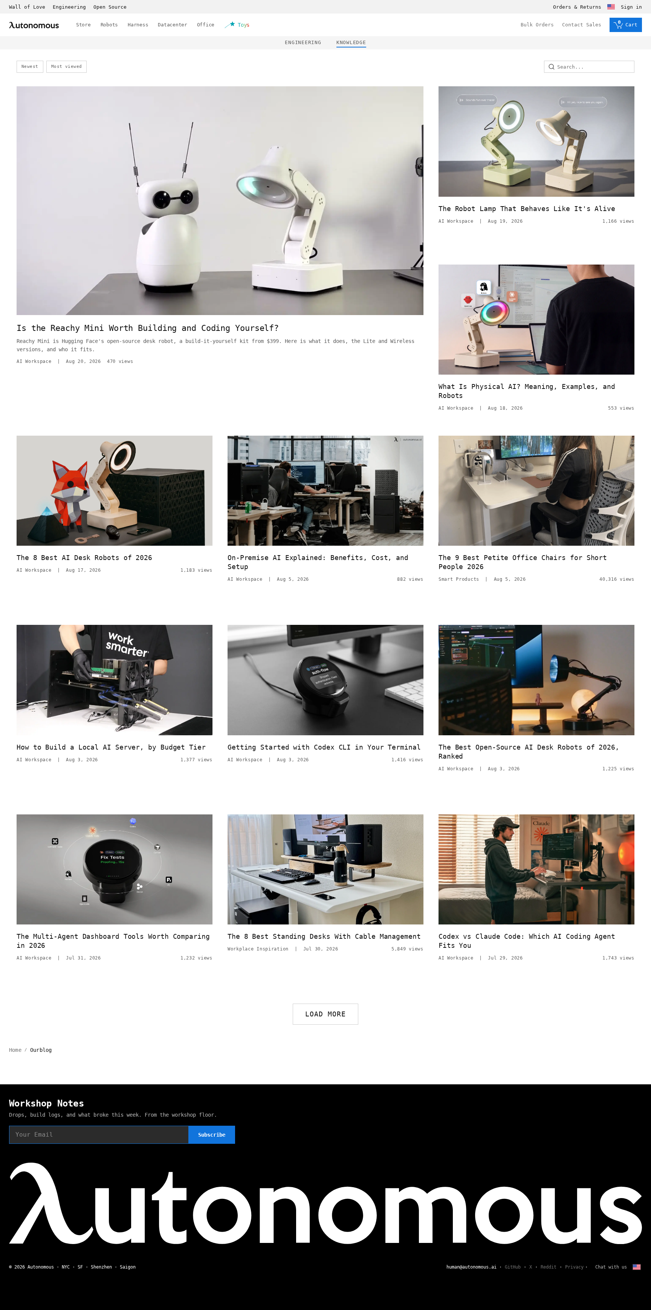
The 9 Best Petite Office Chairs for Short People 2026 (523, 562)
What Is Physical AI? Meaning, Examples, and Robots (527, 391)
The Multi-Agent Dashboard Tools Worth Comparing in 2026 (113, 940)
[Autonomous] (34, 25)
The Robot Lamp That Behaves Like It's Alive (527, 209)
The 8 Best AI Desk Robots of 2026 (84, 558)
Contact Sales (581, 25)
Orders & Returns (577, 7)
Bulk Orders (537, 25)
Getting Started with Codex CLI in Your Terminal (324, 747)
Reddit (548, 1267)
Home (15, 1050)
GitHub (513, 1267)
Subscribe (211, 1135)
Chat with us (611, 1267)
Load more (325, 1014)
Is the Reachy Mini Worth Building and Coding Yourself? (148, 328)
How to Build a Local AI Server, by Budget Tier (111, 747)
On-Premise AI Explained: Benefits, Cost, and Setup (318, 562)
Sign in (631, 7)
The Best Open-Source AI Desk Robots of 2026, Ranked (529, 751)
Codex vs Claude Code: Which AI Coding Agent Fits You (527, 940)
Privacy (574, 1267)
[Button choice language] (611, 6)
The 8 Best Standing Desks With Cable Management (324, 936)
